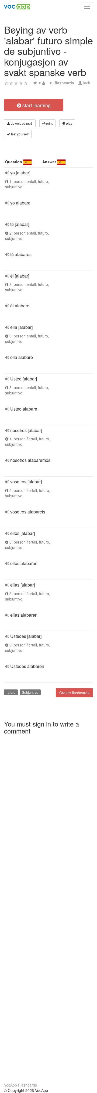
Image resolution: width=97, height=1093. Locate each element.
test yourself (19, 134)
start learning (36, 105)
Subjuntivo (30, 692)
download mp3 (21, 123)
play (68, 123)
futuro (10, 692)
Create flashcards (74, 692)
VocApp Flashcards (20, 1085)
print (49, 123)
